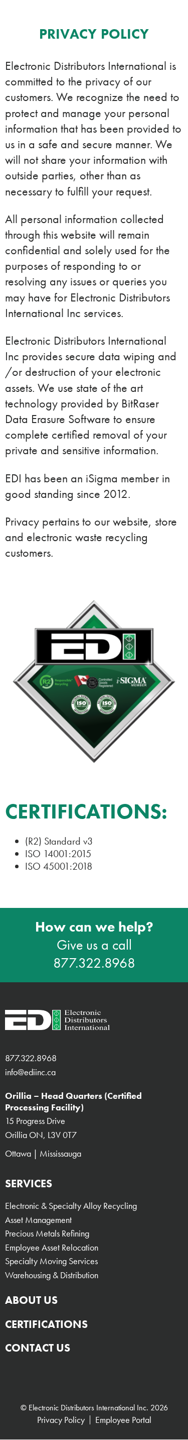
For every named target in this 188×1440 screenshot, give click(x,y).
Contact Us (37, 1348)
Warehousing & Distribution (51, 1275)
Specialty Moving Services (51, 1261)
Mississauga (60, 1153)
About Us (31, 1300)
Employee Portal (123, 1419)
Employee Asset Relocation (51, 1247)
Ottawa (18, 1153)
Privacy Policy (61, 1419)
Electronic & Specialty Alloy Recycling (71, 1205)
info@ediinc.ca (30, 1072)
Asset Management (38, 1219)
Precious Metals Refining (47, 1233)
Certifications (46, 1324)
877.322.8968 (94, 963)
